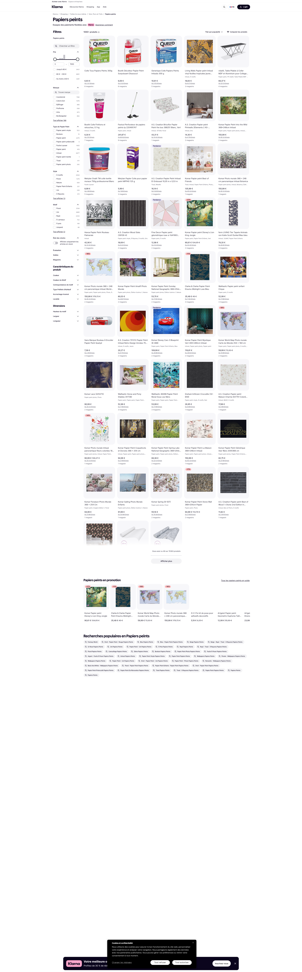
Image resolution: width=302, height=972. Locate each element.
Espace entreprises (75, 2)
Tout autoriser (182, 962)
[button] (232, 7)
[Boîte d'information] (98, 32)
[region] (151, 954)
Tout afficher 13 (59, 198)
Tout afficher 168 (59, 120)
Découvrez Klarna (77, 7)
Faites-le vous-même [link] (78, 14)
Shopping (90, 7)
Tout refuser (160, 962)
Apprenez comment (104, 25)
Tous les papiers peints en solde (235, 580)
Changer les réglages (122, 962)
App (98, 7)
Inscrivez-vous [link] (221, 963)
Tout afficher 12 (59, 232)
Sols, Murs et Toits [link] (96, 14)
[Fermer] (193, 942)
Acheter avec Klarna (59, 2)
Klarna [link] (55, 14)
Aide (104, 7)
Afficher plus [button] (166, 561)
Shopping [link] (64, 14)
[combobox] (213, 32)
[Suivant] (245, 602)
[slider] (55, 59)
